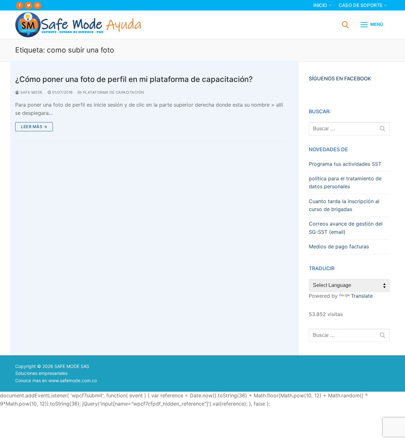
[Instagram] (37, 5)
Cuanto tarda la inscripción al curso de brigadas (344, 205)
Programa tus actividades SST (345, 164)
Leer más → (34, 126)
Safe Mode (31, 92)
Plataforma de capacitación (113, 92)
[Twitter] (28, 5)
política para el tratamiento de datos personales (345, 182)
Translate (362, 296)
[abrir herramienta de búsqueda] (345, 24)
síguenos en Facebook (340, 78)
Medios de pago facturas (339, 246)
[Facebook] (19, 5)
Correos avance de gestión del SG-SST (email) (346, 227)
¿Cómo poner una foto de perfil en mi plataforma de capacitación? (134, 79)
